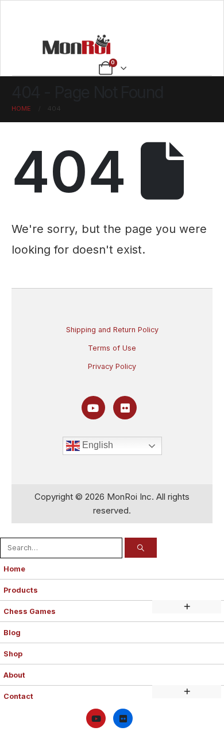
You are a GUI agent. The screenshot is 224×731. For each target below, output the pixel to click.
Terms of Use (112, 348)
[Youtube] (93, 407)
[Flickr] (125, 407)
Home (14, 569)
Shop (12, 654)
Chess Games (29, 611)
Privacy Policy (112, 366)
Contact (18, 696)
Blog (12, 632)
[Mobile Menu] (112, 15)
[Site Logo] (76, 44)
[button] (6, 530)
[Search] (141, 548)
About (14, 675)
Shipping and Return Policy (112, 329)
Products (20, 590)
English (96, 445)
